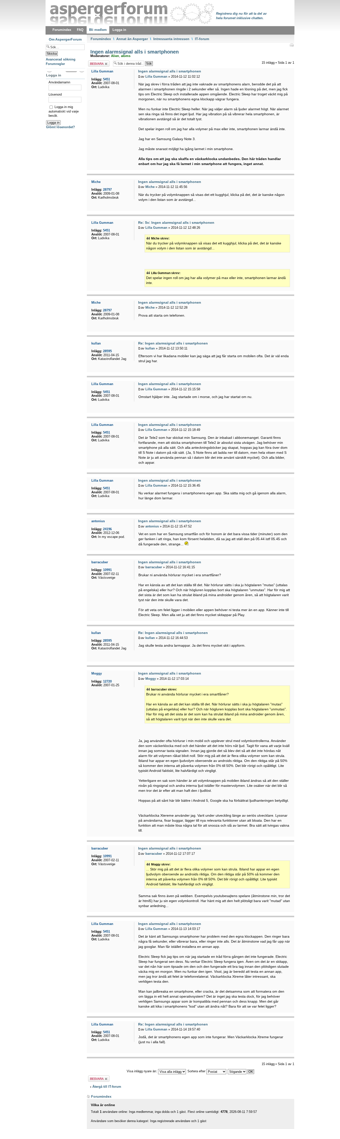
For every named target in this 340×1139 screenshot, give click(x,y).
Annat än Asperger (132, 39)
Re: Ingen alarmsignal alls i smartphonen (173, 343)
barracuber (153, 567)
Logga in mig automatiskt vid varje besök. (64, 111)
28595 (107, 351)
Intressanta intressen (171, 39)
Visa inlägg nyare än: (142, 1071)
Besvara (94, 62)
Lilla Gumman (156, 76)
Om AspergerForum (65, 39)
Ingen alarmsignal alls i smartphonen (134, 52)
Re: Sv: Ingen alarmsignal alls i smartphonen (176, 223)
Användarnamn (59, 82)
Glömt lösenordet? (60, 127)
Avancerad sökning (60, 59)
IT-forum (202, 39)
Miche (150, 187)
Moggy (150, 679)
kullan (150, 348)
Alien (115, 56)
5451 (106, 79)
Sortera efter (196, 1071)
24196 (107, 529)
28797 (107, 189)
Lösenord (55, 94)
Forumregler (55, 64)
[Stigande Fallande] (241, 1071)
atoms (125, 56)
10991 (107, 570)
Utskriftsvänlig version (291, 45)
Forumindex (101, 39)
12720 (107, 681)
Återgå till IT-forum (106, 1086)
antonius (152, 526)
